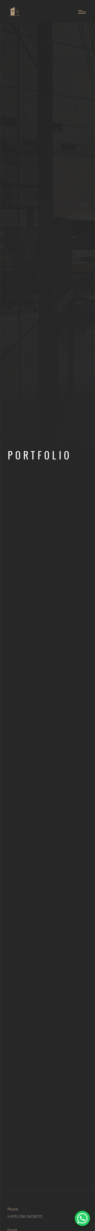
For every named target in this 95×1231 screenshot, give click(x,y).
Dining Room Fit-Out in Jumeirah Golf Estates (47, 502)
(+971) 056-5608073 (25, 1216)
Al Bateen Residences (47, 954)
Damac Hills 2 (47, 1145)
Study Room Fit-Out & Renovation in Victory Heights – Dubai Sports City (47, 626)
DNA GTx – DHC (47, 890)
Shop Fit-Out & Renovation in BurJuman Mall (47, 565)
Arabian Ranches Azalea (48, 823)
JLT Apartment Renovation (47, 696)
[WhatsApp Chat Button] (82, 1218)
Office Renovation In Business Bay (47, 760)
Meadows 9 (48, 1017)
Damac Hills (47, 1081)
